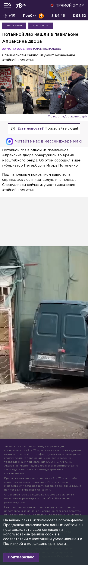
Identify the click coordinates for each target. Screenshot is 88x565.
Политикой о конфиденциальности (34, 543)
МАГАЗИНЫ (14, 25)
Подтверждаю (21, 557)
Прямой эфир (70, 5)
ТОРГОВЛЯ (40, 25)
